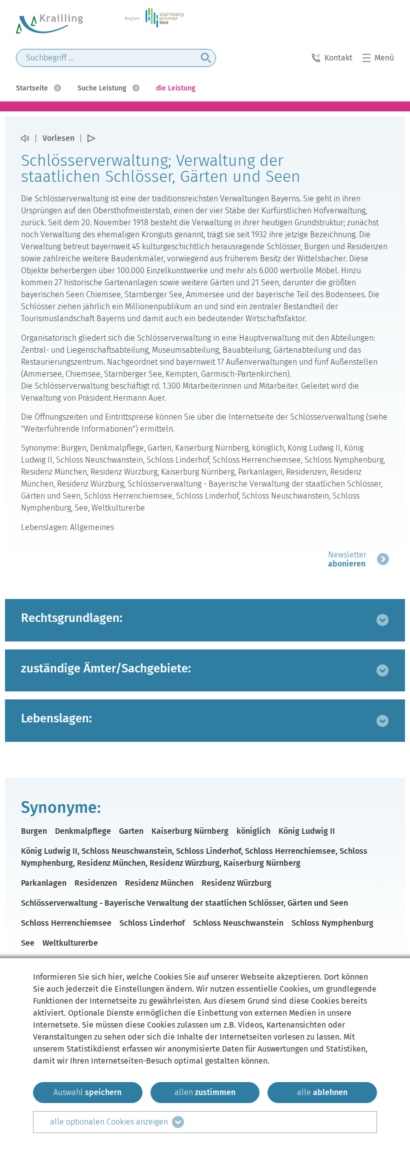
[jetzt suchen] (206, 57)
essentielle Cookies (272, 989)
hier (115, 977)
